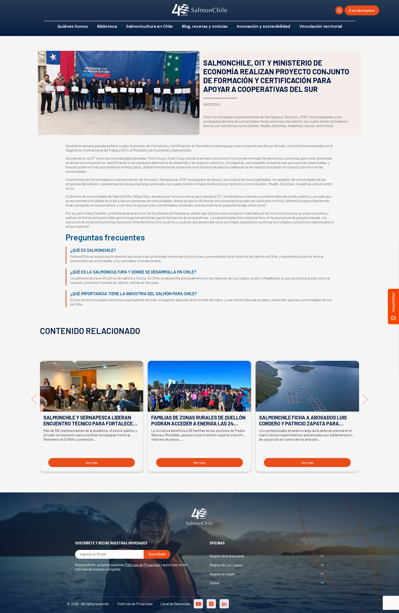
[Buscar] (339, 10)
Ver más (91, 462)
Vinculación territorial (320, 26)
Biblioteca (107, 26)
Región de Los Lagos (226, 565)
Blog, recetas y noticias (205, 26)
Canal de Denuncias (175, 603)
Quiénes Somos (72, 26)
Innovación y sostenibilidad (263, 26)
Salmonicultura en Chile (149, 26)
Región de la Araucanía (227, 556)
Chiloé (214, 583)
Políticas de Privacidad (142, 564)
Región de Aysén (222, 574)
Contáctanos (362, 10)
